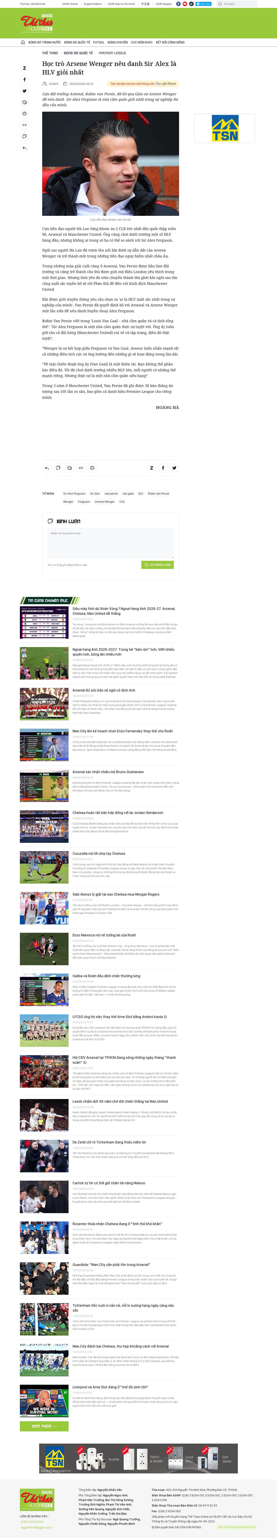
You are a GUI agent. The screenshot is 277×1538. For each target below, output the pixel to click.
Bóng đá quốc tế (77, 42)
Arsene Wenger (105, 502)
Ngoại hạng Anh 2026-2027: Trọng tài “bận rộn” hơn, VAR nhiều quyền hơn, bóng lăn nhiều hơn (123, 651)
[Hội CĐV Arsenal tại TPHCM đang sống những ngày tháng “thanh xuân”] (44, 1071)
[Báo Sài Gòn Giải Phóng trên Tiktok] (191, 3)
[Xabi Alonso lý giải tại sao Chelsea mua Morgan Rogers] (44, 908)
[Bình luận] (24, 136)
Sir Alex (95, 493)
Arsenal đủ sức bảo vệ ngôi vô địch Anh (104, 690)
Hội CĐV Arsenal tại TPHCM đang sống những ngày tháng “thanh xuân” (124, 1060)
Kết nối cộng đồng (170, 42)
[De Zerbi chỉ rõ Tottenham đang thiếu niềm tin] (44, 1156)
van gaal (128, 493)
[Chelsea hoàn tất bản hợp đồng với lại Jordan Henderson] (44, 826)
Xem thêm (42, 1426)
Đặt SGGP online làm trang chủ (237, 1527)
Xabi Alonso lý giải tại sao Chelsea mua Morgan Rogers (116, 894)
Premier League (112, 53)
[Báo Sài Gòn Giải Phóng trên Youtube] (185, 3)
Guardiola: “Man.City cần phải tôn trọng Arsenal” (111, 1264)
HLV (140, 493)
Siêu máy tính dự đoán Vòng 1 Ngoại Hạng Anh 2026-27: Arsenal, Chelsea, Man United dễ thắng (124, 611)
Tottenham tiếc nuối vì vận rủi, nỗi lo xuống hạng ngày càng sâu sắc (123, 1307)
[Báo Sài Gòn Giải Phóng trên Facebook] (178, 3)
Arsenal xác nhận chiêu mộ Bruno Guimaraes (108, 772)
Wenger (68, 502)
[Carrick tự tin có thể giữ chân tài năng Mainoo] (44, 1197)
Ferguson (84, 502)
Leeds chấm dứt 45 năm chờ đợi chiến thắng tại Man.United (120, 1101)
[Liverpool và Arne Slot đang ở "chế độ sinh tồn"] (44, 1401)
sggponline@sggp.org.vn (36, 1527)
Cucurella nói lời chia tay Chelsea (99, 853)
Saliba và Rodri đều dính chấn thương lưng (106, 976)
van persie (111, 493)
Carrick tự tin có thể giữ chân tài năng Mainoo (109, 1183)
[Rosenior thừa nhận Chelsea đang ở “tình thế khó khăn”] (44, 1237)
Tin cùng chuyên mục (48, 600)
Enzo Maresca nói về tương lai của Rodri (104, 935)
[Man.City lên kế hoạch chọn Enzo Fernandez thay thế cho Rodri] (44, 745)
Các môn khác (142, 42)
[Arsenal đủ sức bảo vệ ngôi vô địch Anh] (44, 704)
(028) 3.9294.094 (32, 1522)
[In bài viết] (24, 113)
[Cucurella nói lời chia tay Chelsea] (44, 867)
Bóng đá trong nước (45, 42)
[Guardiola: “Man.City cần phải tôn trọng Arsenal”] (44, 1278)
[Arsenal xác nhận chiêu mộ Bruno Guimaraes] (44, 786)
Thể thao (50, 53)
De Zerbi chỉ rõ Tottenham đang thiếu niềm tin (109, 1142)
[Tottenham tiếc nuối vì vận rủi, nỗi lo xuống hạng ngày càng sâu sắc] (44, 1319)
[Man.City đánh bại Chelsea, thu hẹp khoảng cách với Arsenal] (44, 1360)
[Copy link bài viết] (24, 125)
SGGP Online (70, 3)
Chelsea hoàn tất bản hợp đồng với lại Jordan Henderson (118, 813)
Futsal (98, 42)
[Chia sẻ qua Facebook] (24, 79)
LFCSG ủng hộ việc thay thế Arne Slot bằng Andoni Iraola (118, 1017)
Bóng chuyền (118, 42)
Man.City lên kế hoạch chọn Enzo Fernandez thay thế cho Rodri (123, 731)
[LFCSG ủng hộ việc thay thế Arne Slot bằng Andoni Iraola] (44, 1030)
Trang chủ (23, 42)
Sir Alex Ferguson (74, 493)
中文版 (145, 3)
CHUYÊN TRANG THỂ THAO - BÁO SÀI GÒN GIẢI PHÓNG (37, 23)
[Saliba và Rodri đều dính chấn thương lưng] (44, 990)
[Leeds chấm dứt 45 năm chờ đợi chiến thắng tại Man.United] (44, 1115)
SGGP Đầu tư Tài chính (121, 3)
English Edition (93, 3)
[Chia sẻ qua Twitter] (24, 91)
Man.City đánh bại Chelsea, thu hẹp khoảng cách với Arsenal (121, 1346)
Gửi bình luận (160, 565)
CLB (122, 502)
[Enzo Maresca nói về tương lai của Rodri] (44, 949)
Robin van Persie (158, 493)
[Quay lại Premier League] (24, 147)
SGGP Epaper (164, 3)
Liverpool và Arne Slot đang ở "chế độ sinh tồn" (110, 1387)
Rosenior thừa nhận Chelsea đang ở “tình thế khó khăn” (117, 1224)
